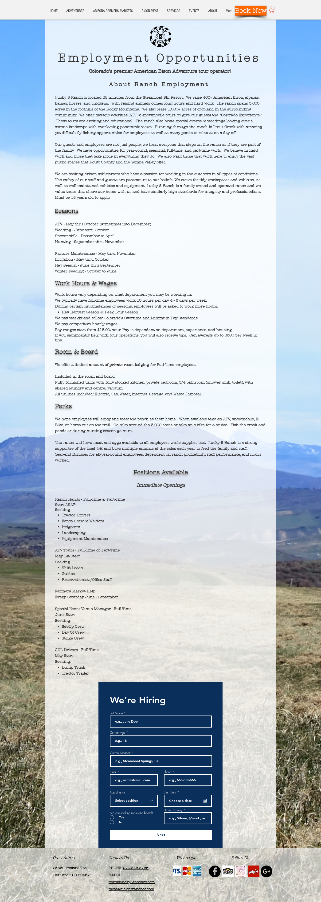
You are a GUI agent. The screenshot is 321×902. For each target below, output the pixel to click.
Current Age (117, 732)
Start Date (172, 792)
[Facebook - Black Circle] (215, 871)
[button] (272, 9)
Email (113, 771)
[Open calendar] (205, 801)
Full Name (116, 713)
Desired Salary (173, 810)
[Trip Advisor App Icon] (228, 871)
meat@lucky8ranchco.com (131, 889)
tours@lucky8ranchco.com (132, 882)
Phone (167, 771)
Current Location (120, 752)
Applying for (117, 792)
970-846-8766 (136, 868)
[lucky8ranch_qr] (241, 871)
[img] (177, 871)
